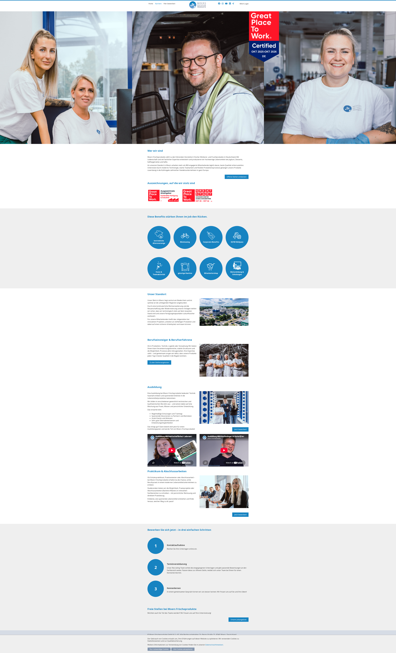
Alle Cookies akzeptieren (182, 649)
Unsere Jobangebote (238, 619)
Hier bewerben (169, 3)
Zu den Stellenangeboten (159, 362)
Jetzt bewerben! (240, 429)
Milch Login (244, 4)
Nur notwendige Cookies (159, 649)
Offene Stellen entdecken (236, 177)
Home (150, 3)
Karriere (158, 3)
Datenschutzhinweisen (214, 645)
